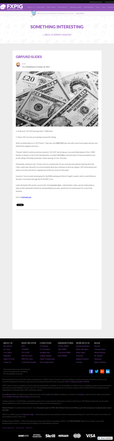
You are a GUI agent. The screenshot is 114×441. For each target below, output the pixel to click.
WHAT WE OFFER (28, 343)
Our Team (6, 349)
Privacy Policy (20, 428)
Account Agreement (47, 362)
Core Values (7, 352)
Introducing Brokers (83, 346)
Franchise (79, 356)
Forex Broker (6, 394)
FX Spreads (44, 346)
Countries (47, 394)
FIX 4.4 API (25, 352)
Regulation (7, 356)
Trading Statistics (46, 356)
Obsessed (97, 359)
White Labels (80, 352)
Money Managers (82, 349)
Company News (99, 349)
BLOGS (97, 343)
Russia (26, 397)
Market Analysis (99, 352)
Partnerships (89, 7)
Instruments (62, 7)
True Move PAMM (64, 352)
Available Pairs (45, 352)
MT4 (23, 346)
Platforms (41, 7)
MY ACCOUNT (109, 2)
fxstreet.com (26, 197)
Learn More (80, 13)
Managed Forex (75, 7)
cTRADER (25, 349)
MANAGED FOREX (65, 343)
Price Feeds (51, 7)
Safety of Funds (8, 359)
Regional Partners (82, 359)
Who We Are (7, 346)
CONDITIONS (45, 343)
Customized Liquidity (28, 362)
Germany (15, 397)
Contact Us (7, 362)
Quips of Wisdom (100, 362)
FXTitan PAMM (63, 346)
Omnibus (79, 362)
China (22, 397)
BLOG (98, 7)
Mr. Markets (98, 356)
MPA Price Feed (27, 359)
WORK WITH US (83, 343)
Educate (97, 346)
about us (30, 7)
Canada (9, 397)
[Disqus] (57, 240)
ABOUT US (7, 343)
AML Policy (29, 428)
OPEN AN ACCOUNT (96, 2)
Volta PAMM (62, 349)
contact (110, 7)
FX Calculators (45, 349)
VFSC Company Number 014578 (77, 382)
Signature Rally (28, 414)
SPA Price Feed (26, 356)
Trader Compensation (47, 359)
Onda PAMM (62, 356)
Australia (81, 394)
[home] (11, 7)
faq (103, 7)
